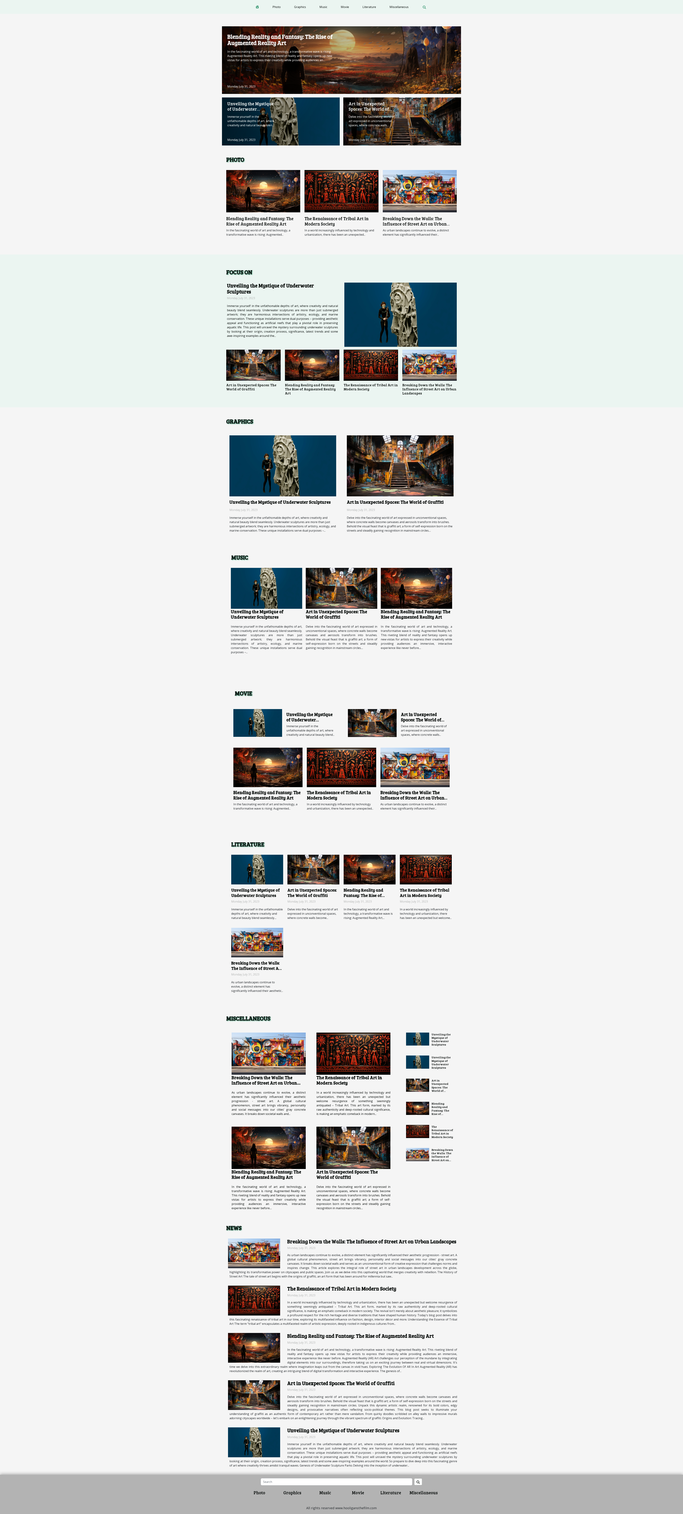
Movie (345, 7)
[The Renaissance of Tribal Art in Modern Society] (341, 191)
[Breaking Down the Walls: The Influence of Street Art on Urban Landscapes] (420, 191)
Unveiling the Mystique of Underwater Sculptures (250, 109)
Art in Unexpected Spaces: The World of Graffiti (369, 109)
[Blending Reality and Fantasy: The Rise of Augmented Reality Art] (341, 60)
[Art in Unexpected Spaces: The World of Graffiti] (402, 121)
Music (323, 7)
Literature (369, 7)
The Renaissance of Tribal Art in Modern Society (337, 221)
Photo (276, 7)
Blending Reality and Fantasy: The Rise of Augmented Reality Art (280, 40)
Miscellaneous (399, 7)
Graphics (300, 7)
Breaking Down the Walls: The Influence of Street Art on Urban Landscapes (415, 224)
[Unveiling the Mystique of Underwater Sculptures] (281, 121)
